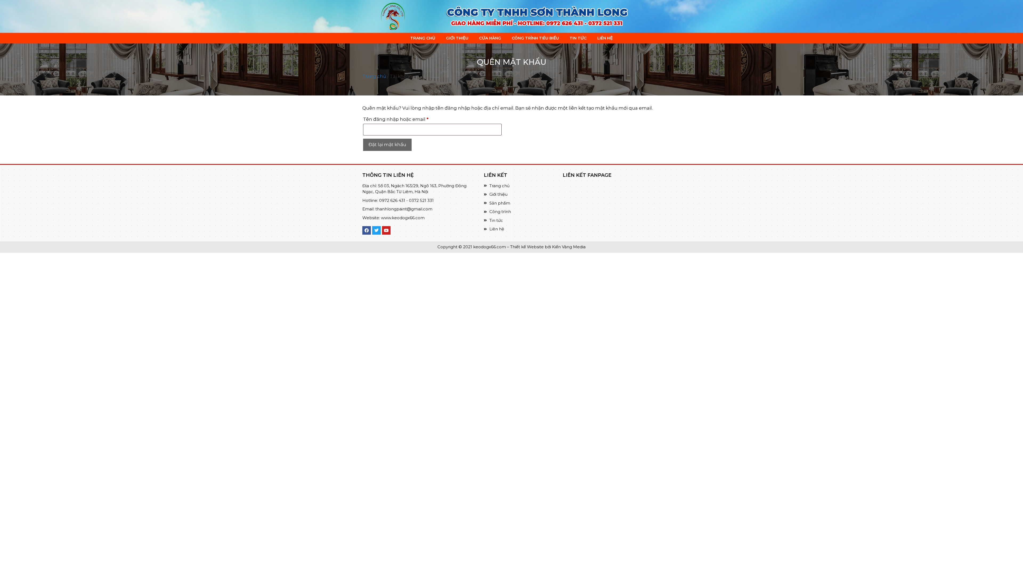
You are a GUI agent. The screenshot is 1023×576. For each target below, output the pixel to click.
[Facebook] (366, 230)
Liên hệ (605, 38)
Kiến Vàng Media (568, 246)
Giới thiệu (457, 38)
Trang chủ (422, 38)
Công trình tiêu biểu (535, 38)
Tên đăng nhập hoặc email (401, 118)
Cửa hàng (490, 38)
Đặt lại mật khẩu (387, 144)
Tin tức (578, 38)
